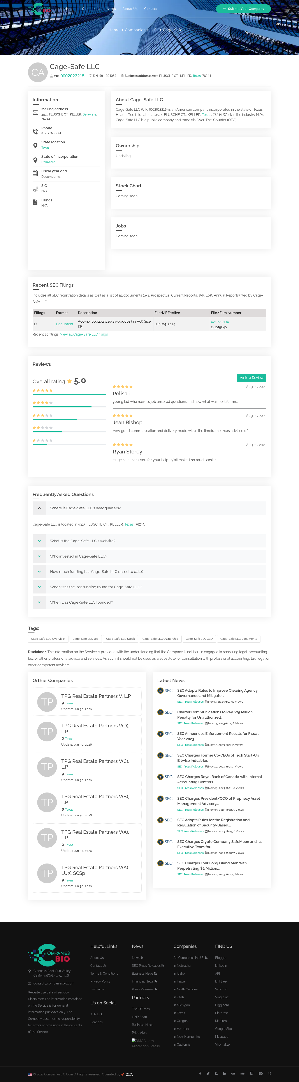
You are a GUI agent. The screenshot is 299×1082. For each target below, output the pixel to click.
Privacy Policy (100, 981)
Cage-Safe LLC (176, 30)
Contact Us (98, 965)
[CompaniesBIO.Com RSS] (216, 1073)
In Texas (179, 1013)
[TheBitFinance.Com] (127, 1074)
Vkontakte (222, 1044)
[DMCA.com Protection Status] (149, 1043)
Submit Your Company (245, 9)
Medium (221, 1021)
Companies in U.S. (141, 30)
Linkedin (221, 965)
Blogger (221, 957)
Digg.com (222, 1005)
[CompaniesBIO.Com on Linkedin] (224, 1073)
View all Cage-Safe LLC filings (84, 334)
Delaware (89, 114)
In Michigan (182, 1005)
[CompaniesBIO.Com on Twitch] (251, 1073)
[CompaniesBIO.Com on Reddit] (233, 1073)
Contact (150, 9)
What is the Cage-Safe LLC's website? (82, 541)
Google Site (223, 1028)
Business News (142, 973)
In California (182, 1044)
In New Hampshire (187, 1036)
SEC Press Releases (190, 701)
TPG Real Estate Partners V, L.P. (96, 696)
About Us (130, 9)
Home (71, 9)
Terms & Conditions (104, 973)
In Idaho (179, 973)
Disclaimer (98, 989)
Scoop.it (221, 989)
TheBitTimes (141, 1009)
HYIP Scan (139, 1017)
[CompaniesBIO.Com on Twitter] (208, 1073)
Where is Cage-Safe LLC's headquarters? (85, 508)
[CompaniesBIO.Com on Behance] (261, 1073)
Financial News (143, 981)
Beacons (96, 1022)
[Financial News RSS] (156, 981)
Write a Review (252, 378)
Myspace (221, 1036)
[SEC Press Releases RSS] (163, 965)
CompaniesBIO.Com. (59, 1074)
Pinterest (221, 1013)
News (111, 9)
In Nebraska (182, 965)
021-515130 (220, 322)
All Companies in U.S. (189, 957)
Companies (91, 9)
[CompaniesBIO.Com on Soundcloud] (242, 1073)
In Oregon (181, 1021)
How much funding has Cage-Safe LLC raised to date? (97, 571)
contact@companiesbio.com (53, 983)
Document (64, 324)
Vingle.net (222, 997)
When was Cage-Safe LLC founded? (81, 602)
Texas (197, 76)
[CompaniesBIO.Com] (39, 9)
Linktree (221, 981)
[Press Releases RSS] (156, 989)
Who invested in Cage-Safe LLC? (78, 556)
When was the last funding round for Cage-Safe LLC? (96, 587)
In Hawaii (180, 981)
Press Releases (143, 989)
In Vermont (181, 1028)
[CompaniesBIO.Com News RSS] (142, 957)
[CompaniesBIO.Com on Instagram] (269, 1073)
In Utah (179, 997)
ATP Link (96, 1014)
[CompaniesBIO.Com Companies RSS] (206, 957)
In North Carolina (186, 989)
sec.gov (63, 992)
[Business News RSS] (155, 973)
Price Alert (139, 1032)
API (217, 973)
